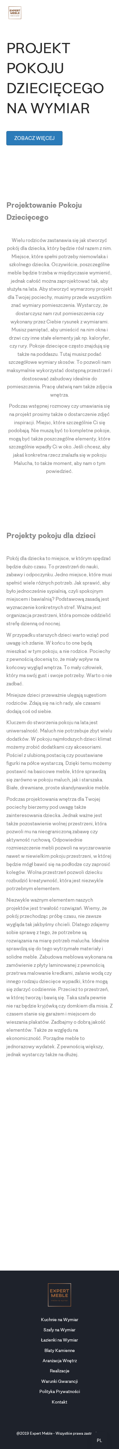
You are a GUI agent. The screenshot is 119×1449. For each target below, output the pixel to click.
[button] (99, 1440)
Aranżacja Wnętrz (60, 1360)
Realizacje (59, 1371)
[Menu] (107, 12)
